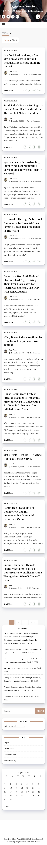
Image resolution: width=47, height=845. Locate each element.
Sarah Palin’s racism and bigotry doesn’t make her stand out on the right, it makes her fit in (23, 109)
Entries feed (8, 748)
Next (33, 622)
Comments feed (10, 754)
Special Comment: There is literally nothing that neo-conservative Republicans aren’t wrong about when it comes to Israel (23, 572)
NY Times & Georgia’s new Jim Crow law (20, 668)
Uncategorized (10, 51)
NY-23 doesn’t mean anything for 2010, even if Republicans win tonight (23, 340)
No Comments (36, 74)
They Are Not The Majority (15, 696)
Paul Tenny (13, 72)
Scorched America (23, 6)
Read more (8, 90)
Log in (6, 742)
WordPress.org (10, 760)
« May (6, 806)
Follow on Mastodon (33, 842)
